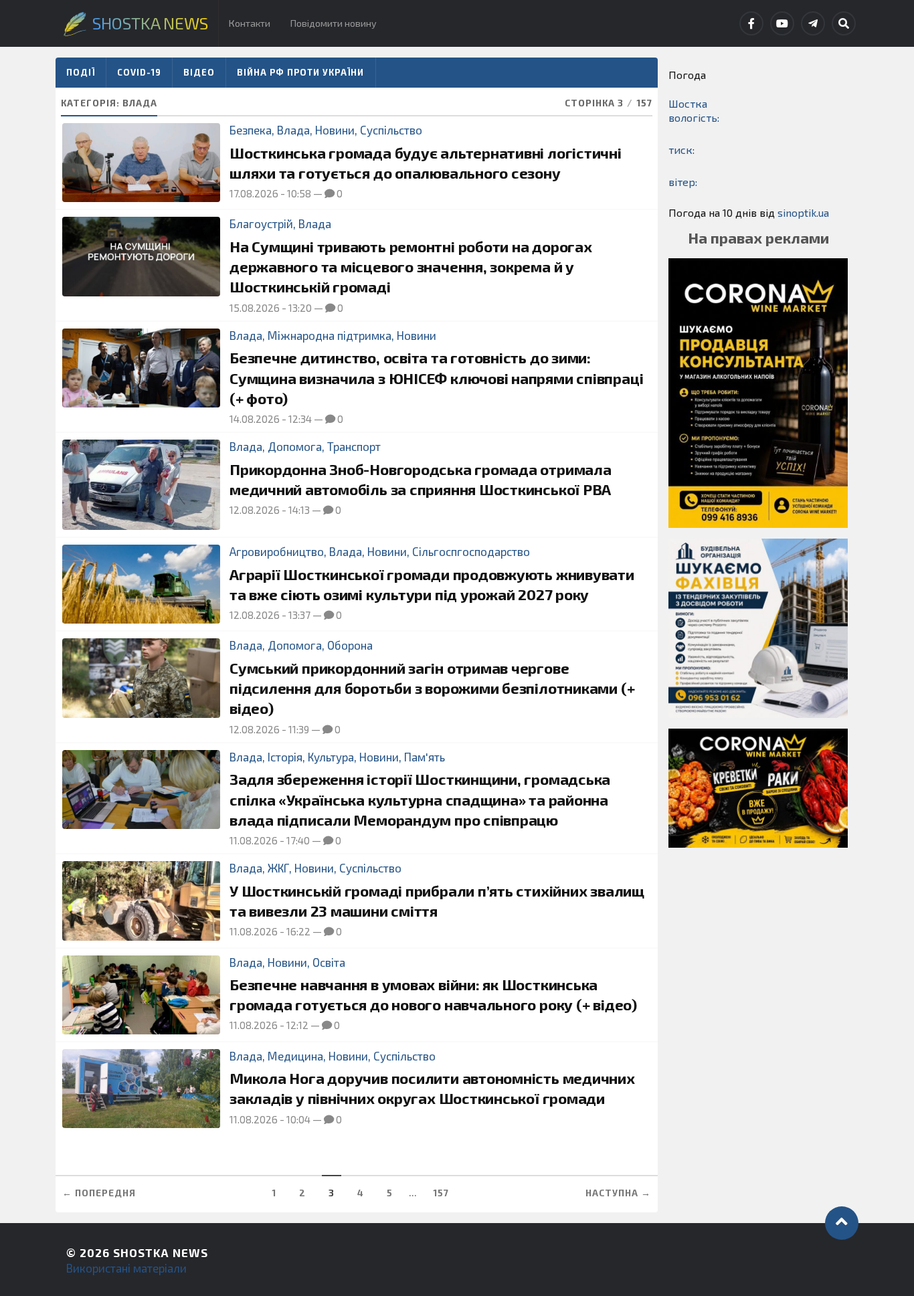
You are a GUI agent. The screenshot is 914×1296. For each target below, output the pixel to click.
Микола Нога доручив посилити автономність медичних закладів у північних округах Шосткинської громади (432, 1088)
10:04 (298, 1119)
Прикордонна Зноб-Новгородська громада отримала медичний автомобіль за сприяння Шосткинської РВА (421, 479)
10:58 (299, 193)
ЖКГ (278, 867)
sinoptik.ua (803, 212)
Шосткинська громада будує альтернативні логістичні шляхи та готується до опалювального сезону (426, 163)
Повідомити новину (333, 23)
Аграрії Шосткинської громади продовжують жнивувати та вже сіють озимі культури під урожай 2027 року (432, 584)
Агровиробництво (277, 551)
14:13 (299, 510)
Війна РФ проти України (300, 72)
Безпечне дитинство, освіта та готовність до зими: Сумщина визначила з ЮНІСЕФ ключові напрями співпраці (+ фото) (436, 378)
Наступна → (618, 1192)
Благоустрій (261, 223)
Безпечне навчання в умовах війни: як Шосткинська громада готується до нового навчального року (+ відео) (433, 995)
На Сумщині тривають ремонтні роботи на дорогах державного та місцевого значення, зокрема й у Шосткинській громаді (411, 267)
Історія (285, 756)
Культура (331, 756)
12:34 (300, 419)
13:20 (300, 308)
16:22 (298, 931)
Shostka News (160, 1252)
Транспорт (354, 446)
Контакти (249, 23)
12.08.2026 (255, 510)
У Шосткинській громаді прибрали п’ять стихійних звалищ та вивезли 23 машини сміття (437, 901)
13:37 (299, 615)
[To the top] (841, 1223)
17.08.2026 (254, 193)
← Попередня (99, 1192)
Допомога (295, 446)
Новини (335, 129)
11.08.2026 (254, 840)
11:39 (298, 729)
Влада (293, 129)
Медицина (295, 1055)
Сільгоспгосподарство (471, 551)
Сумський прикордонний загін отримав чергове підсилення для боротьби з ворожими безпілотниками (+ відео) (432, 688)
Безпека (251, 129)
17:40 (298, 840)
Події (80, 72)
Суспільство (391, 129)
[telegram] (813, 23)
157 (441, 1192)
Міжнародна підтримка (329, 335)
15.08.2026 (255, 308)
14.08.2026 (255, 419)
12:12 (297, 1025)
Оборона (350, 645)
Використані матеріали (126, 1268)
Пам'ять (424, 756)
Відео (199, 72)
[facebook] (751, 23)
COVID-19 (139, 72)
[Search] (844, 23)
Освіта (328, 962)
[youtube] (782, 23)
